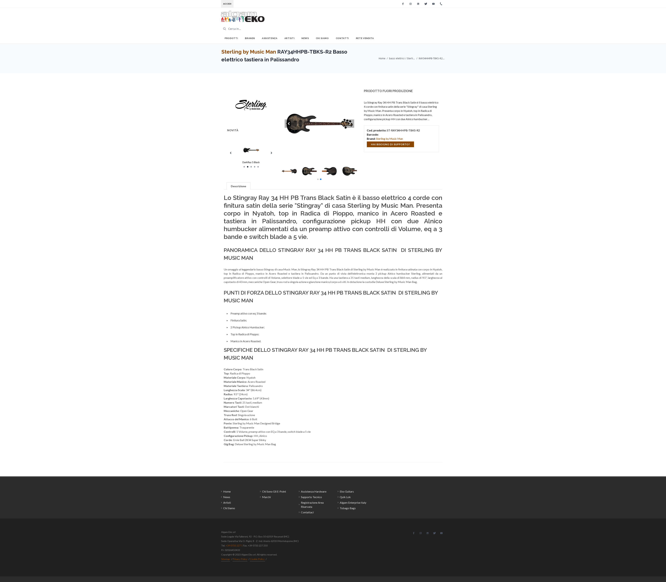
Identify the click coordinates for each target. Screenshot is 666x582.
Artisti (289, 38)
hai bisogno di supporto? (390, 144)
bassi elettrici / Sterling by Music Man (402, 58)
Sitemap (225, 559)
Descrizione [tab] (238, 186)
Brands (250, 38)
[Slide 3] (251, 166)
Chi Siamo (322, 38)
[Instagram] (410, 4)
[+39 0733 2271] (441, 4)
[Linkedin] (418, 4)
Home (382, 58)
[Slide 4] (254, 166)
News (305, 38)
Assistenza (270, 38)
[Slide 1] (244, 166)
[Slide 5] (258, 166)
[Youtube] (433, 4)
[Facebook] (403, 4)
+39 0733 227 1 (234, 545)
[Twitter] (426, 4)
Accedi (227, 3)
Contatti (342, 38)
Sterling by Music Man (248, 52)
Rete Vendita (365, 38)
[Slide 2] (247, 166)
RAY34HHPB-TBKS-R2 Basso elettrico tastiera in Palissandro (432, 58)
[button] (318, 179)
